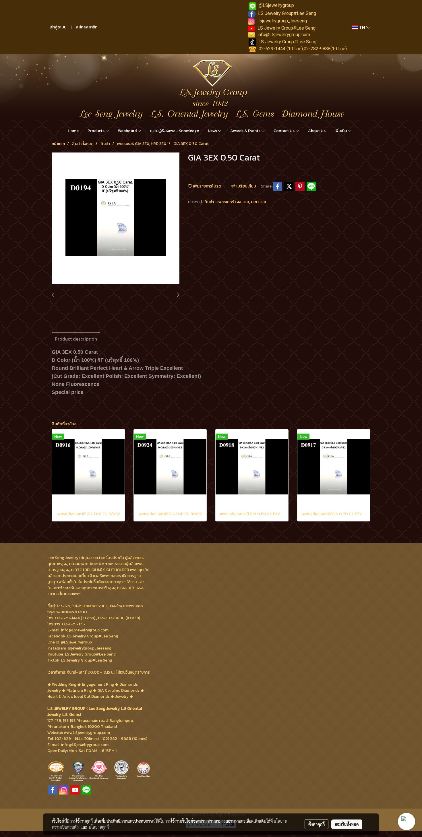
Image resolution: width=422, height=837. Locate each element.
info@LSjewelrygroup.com (284, 34)
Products (96, 131)
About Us (317, 131)
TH (362, 27)
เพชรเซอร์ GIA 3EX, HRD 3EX (241, 202)
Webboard (128, 131)
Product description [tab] (76, 338)
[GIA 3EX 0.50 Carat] (115, 218)
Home (73, 131)
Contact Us (284, 131)
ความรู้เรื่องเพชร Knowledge (174, 131)
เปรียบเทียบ (245, 186)
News (213, 131)
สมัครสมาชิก (86, 27)
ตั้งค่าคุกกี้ (316, 824)
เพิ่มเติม (341, 131)
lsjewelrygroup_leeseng (282, 21)
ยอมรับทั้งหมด (347, 824)
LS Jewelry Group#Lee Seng (287, 13)
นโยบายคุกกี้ (99, 827)
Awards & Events (245, 131)
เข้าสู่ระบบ (58, 27)
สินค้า (209, 202)
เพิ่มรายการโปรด (206, 186)
